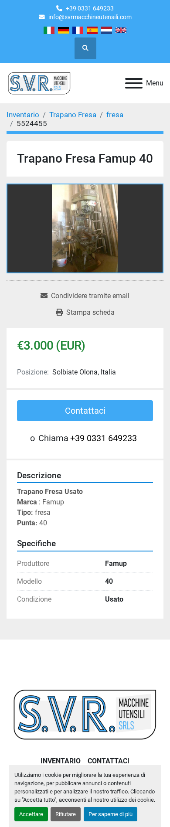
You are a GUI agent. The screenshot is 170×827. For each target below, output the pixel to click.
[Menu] (134, 83)
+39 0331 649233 (90, 8)
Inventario (61, 761)
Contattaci (85, 410)
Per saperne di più (110, 814)
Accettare (31, 814)
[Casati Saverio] (85, 714)
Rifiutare (65, 814)
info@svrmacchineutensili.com (90, 17)
